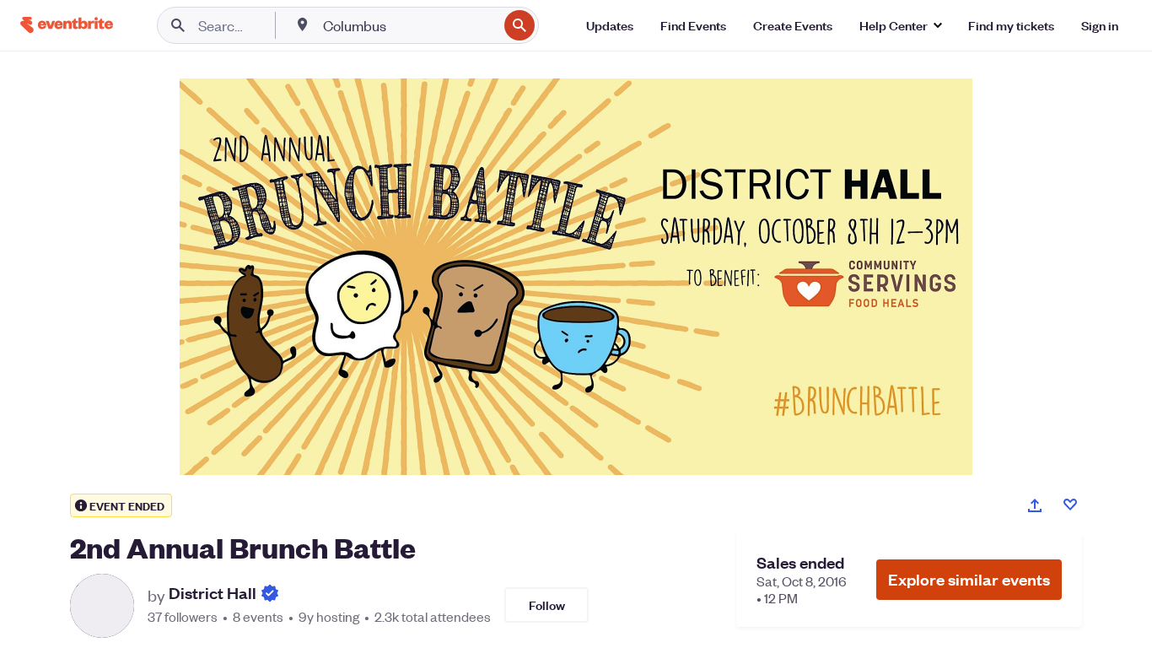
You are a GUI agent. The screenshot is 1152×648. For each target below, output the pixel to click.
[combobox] (408, 25)
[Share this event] (1035, 505)
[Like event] (1070, 504)
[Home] (66, 25)
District (212, 594)
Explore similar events (969, 579)
